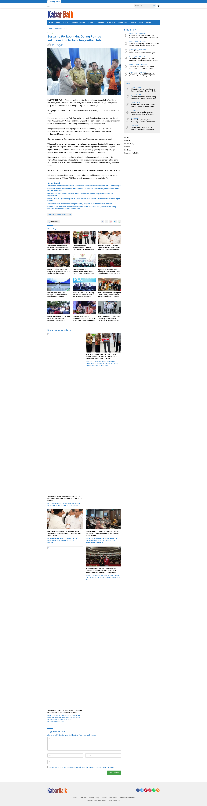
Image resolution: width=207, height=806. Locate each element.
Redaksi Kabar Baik (57, 44)
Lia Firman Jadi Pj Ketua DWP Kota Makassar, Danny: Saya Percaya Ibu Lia (143, 60)
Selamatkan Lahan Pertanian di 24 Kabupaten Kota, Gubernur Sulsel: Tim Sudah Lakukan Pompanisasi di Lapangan (144, 67)
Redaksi (127, 147)
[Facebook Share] (102, 221)
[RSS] (158, 790)
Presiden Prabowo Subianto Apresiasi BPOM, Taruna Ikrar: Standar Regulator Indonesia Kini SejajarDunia (80, 195)
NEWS (58, 22)
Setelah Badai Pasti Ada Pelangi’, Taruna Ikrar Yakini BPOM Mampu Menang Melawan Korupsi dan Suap (57, 295)
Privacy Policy (129, 144)
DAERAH (133, 22)
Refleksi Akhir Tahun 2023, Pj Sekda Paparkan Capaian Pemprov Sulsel (142, 75)
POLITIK (66, 22)
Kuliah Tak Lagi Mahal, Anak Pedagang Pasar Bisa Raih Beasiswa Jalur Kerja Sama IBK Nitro (144, 121)
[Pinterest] (146, 790)
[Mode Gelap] (158, 6)
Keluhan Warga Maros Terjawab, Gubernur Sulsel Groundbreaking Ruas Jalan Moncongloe (142, 128)
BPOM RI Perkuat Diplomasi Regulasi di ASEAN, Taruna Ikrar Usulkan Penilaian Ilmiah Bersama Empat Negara (83, 200)
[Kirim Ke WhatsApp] (119, 221)
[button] (154, 5)
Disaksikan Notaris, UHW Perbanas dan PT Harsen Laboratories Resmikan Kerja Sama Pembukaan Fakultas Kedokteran (83, 190)
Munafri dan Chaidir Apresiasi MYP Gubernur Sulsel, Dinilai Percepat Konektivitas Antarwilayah (143, 105)
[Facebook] (138, 790)
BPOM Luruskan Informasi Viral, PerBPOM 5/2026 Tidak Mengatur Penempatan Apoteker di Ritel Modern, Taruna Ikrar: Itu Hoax (58, 318)
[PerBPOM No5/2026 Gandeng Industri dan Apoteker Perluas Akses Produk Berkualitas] (84, 284)
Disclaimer (128, 150)
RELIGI (141, 22)
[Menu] (48, 6)
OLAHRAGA (100, 22)
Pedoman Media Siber (132, 153)
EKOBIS (90, 22)
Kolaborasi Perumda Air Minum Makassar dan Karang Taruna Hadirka (142, 113)
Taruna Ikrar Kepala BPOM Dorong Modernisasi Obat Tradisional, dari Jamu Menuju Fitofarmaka (143, 98)
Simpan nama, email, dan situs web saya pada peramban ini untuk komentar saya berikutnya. (81, 767)
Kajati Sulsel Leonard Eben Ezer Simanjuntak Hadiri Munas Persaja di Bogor (142, 52)
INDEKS (148, 22)
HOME (51, 22)
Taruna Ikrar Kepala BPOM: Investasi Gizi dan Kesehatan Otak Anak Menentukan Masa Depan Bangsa (84, 186)
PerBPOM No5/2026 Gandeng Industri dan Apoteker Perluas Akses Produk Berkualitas (83, 295)
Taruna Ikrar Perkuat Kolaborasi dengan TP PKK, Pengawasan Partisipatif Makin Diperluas (79, 204)
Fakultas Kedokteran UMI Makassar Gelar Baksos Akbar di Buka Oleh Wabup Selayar (144, 44)
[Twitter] (142, 790)
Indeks (126, 138)
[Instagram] (150, 790)
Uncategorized (52, 33)
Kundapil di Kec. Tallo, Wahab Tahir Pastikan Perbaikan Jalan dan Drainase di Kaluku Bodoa (144, 36)
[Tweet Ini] (106, 221)
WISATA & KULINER (78, 22)
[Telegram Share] (115, 221)
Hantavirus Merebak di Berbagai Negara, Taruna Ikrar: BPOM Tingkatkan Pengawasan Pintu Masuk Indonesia (84, 318)
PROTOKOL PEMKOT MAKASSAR (60, 214)
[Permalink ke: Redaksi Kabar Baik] (49, 45)
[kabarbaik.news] (60, 14)
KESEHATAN (122, 22)
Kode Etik (127, 141)
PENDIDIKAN (111, 22)
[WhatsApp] (154, 790)
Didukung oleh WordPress (96, 800)
